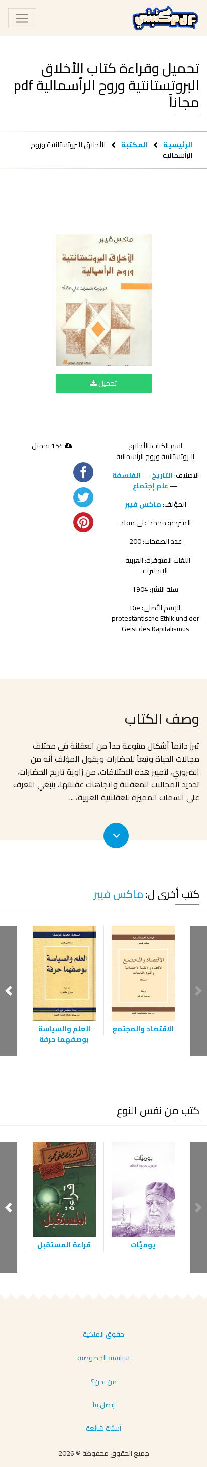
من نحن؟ (104, 1381)
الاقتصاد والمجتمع (143, 1028)
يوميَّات (143, 1244)
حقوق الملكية (103, 1334)
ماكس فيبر (143, 504)
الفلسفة (126, 475)
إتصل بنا (104, 1404)
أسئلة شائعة (103, 1428)
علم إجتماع (150, 485)
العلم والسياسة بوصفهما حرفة (64, 1034)
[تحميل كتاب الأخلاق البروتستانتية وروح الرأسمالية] (104, 300)
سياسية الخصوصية (103, 1357)
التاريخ (162, 475)
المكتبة (134, 144)
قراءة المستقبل (64, 1244)
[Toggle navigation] (22, 18)
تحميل (107, 383)
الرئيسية (177, 144)
